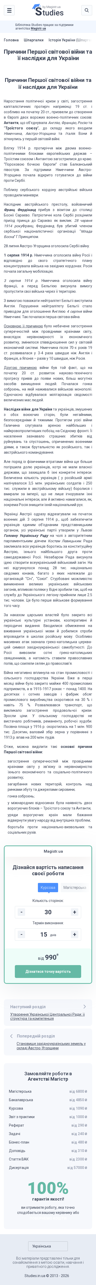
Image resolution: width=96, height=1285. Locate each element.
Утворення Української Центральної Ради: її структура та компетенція (47, 1016)
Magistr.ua (38, 28)
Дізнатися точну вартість (48, 971)
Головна (11, 40)
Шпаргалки (34, 40)
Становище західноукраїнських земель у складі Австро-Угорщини (51, 1046)
